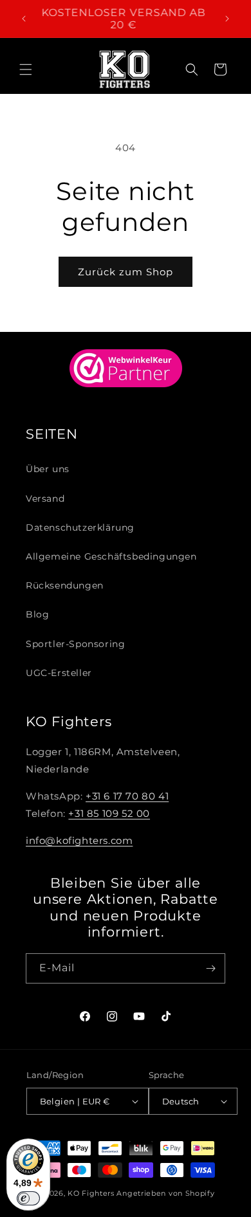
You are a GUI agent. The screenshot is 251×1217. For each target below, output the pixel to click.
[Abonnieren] (210, 968)
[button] (26, 69)
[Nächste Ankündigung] (227, 19)
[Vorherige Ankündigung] (24, 19)
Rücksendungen (65, 585)
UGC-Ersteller (59, 673)
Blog (37, 614)
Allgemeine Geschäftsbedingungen (111, 556)
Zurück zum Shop (125, 272)
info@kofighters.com (79, 840)
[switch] (28, 1198)
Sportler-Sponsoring (75, 644)
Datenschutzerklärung (80, 527)
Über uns (48, 469)
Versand (45, 498)
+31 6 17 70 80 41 (127, 796)
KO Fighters (91, 1193)
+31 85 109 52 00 (109, 813)
